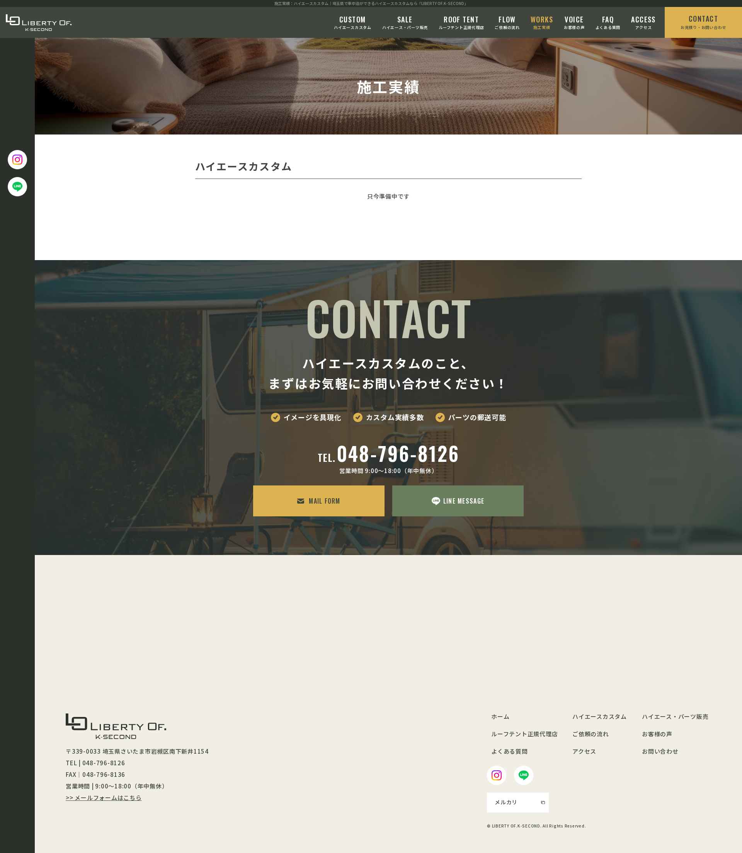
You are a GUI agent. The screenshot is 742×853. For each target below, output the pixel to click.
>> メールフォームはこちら (104, 797)
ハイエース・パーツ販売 (405, 22)
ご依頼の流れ (507, 22)
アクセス (643, 22)
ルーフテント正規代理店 (461, 22)
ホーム (500, 716)
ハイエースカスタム (352, 22)
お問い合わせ (660, 751)
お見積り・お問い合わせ (703, 22)
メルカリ (506, 802)
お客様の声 (574, 22)
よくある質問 (608, 22)
